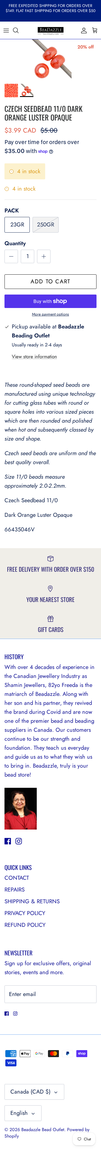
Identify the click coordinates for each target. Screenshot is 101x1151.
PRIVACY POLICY (24, 913)
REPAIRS (14, 890)
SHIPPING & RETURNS (32, 901)
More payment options (50, 314)
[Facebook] (7, 841)
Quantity (15, 243)
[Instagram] (18, 841)
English (19, 1113)
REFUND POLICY (24, 925)
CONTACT (16, 878)
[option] (50, 59)
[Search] (18, 30)
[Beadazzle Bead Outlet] (50, 30)
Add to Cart (50, 281)
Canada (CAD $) (30, 1092)
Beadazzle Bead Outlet (42, 1129)
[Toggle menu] (6, 30)
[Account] (82, 30)
